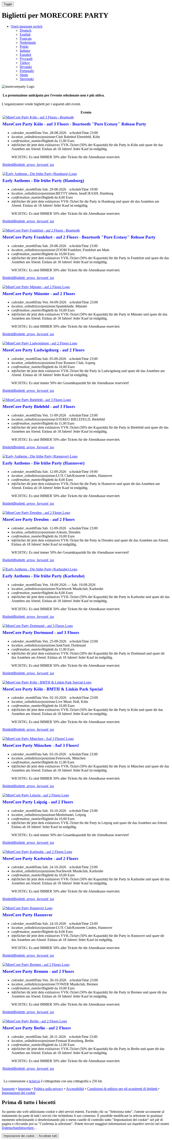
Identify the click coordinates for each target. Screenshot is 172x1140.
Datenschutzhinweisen (18, 1128)
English (25, 34)
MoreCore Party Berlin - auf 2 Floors (36, 1028)
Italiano (25, 51)
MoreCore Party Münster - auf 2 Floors (38, 293)
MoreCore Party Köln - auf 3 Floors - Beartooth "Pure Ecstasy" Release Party (74, 124)
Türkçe (25, 63)
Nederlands (28, 42)
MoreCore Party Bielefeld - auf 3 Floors (38, 406)
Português (27, 71)
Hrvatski (26, 67)
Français (26, 38)
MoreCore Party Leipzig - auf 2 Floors (37, 802)
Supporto (8, 1089)
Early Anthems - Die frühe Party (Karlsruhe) (43, 576)
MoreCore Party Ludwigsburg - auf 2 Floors (43, 350)
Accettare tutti (48, 1136)
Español (25, 55)
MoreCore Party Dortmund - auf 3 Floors (40, 632)
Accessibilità (75, 1089)
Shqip (24, 75)
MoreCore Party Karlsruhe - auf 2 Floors (40, 858)
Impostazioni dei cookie (18, 1093)
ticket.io (34, 1081)
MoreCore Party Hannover (27, 914)
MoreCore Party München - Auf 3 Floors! (40, 745)
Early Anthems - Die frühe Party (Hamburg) (43, 180)
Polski (24, 46)
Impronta (24, 1089)
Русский (26, 59)
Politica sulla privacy (48, 1089)
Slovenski (27, 79)
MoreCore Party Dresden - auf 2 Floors (38, 519)
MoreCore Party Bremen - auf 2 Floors (38, 971)
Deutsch (25, 30)
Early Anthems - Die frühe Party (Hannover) (43, 463)
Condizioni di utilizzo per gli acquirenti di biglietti (122, 1089)
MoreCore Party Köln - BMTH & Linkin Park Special (52, 689)
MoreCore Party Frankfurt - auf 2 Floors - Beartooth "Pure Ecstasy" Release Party (79, 237)
